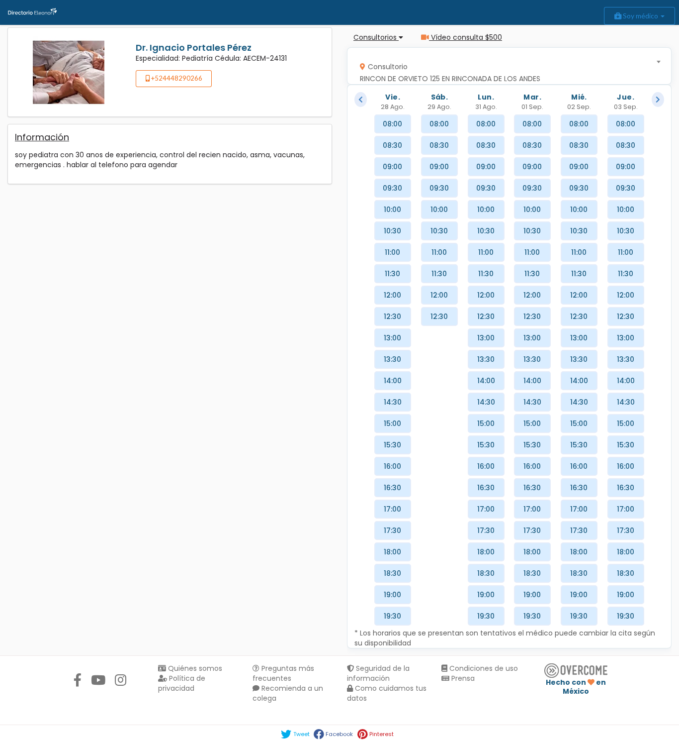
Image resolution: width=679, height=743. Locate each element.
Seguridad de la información (378, 673)
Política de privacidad (181, 683)
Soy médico (640, 15)
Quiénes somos (194, 668)
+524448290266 (176, 78)
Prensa (462, 678)
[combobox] (506, 66)
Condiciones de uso (482, 668)
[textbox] (506, 70)
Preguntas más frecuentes (283, 673)
